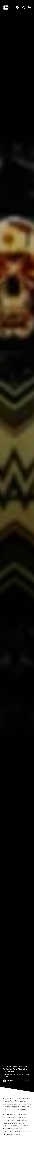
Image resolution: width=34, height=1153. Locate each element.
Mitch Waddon (12, 1080)
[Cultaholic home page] (9, 7)
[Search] (23, 7)
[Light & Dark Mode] (17, 7)
